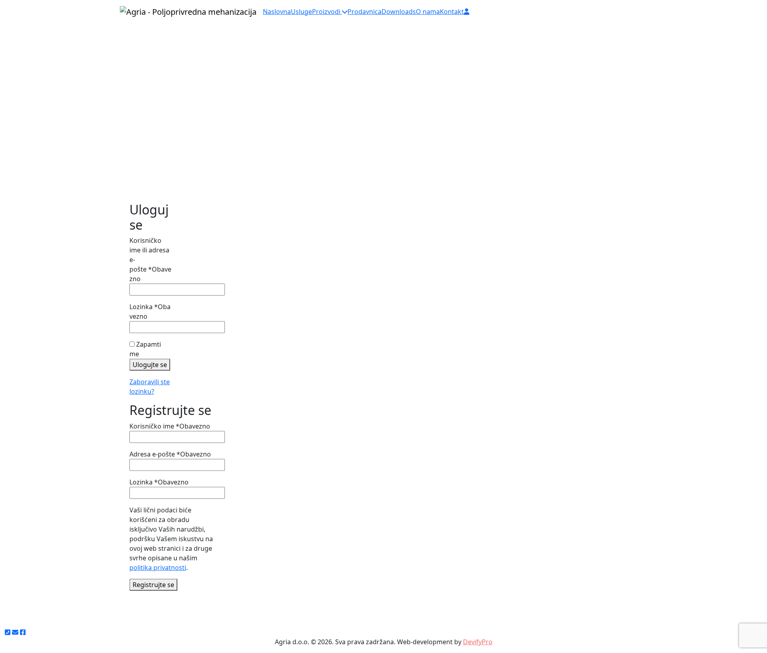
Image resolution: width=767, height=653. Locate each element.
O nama (428, 11)
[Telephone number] (7, 632)
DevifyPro (478, 641)
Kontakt (452, 11)
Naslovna (277, 11)
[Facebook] (23, 632)
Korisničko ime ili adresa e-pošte (150, 259)
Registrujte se (153, 584)
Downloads (399, 11)
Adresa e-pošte (170, 454)
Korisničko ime (169, 426)
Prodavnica (365, 11)
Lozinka (150, 311)
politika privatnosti (157, 567)
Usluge (301, 11)
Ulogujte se (150, 364)
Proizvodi (327, 11)
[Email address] (15, 632)
